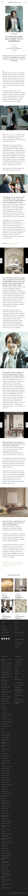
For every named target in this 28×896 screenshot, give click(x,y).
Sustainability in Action (6, 833)
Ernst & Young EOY (19, 682)
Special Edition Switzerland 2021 (18, 690)
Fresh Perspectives (5, 732)
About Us (3, 625)
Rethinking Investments (6, 853)
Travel (16, 668)
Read (16, 634)
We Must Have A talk (6, 691)
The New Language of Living (6, 885)
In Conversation (5, 737)
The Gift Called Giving (6, 669)
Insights (17, 647)
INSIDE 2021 (4, 751)
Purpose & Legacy (5, 855)
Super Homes (4, 710)
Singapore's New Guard (6, 841)
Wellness (17, 673)
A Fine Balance (4, 808)
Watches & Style (19, 659)
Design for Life (4, 689)
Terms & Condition (5, 632)
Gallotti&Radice (12, 134)
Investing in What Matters (5, 877)
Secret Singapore (19, 695)
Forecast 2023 (4, 782)
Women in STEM (4, 739)
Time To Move (4, 723)
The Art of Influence (5, 871)
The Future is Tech (5, 687)
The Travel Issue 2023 (6, 793)
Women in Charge (5, 829)
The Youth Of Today (5, 719)
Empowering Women (5, 874)
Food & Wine (18, 664)
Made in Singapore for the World (6, 803)
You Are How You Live (6, 665)
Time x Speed (4, 684)
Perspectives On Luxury (6, 714)
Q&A (16, 630)
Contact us (3, 627)
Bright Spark (4, 846)
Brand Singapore (5, 700)
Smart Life (3, 712)
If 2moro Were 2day (5, 667)
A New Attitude (4, 786)
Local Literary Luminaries (7, 721)
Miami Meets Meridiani (12, 243)
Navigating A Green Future (5, 763)
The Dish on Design (5, 760)
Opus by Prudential (19, 685)
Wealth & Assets (19, 642)
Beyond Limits (4, 869)
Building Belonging (5, 887)
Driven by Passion (5, 777)
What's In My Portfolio (20, 632)
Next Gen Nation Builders (5, 858)
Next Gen (3, 798)
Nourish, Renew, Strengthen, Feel (5, 816)
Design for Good (5, 800)
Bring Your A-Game (5, 749)
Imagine (3, 705)
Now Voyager (4, 682)
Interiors (17, 666)
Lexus (16, 697)
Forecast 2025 (4, 819)
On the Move (4, 882)
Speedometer (18, 661)
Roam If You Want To (6, 703)
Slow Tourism (4, 716)
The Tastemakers (5, 836)
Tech (16, 675)
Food (2, 730)
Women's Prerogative (6, 696)
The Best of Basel (5, 698)
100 (15, 625)
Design (16, 671)
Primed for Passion (5, 806)
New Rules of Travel (5, 755)
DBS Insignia (17, 687)
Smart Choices (4, 796)
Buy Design (3, 707)
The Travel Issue (5, 791)
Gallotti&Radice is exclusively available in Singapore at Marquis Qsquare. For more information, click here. (13, 564)
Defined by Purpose (5, 823)
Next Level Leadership (6, 821)
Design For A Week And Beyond (6, 660)
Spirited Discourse (5, 674)
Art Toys (3, 728)
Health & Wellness (5, 770)
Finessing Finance (5, 680)
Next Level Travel (5, 851)
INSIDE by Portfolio (19, 699)
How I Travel (4, 831)
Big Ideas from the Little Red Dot (6, 677)
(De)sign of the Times (6, 780)
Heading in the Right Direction (5, 826)
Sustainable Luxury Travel (5, 746)
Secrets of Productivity (6, 766)
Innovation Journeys (5, 775)
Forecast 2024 (4, 810)
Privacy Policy (4, 630)
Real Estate (17, 644)
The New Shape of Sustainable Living (5, 862)
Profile (16, 627)
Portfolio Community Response (6, 742)
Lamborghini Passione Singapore (20, 703)
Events (16, 677)
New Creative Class (5, 813)
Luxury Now (4, 694)
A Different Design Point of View (6, 839)
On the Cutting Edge (5, 663)
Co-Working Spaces (5, 726)
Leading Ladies (4, 789)
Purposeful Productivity (6, 784)
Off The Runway (5, 672)
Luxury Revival (4, 753)
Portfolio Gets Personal (6, 879)
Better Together (4, 848)
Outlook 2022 (4, 758)
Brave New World (5, 768)
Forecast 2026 (4, 867)
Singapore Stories (5, 773)
